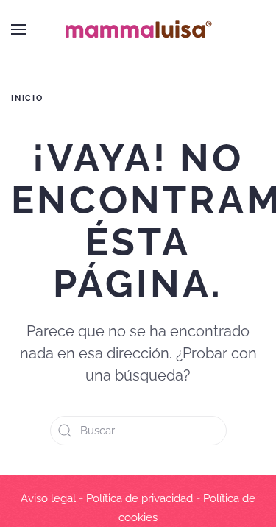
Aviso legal (48, 498)
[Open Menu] (18, 29)
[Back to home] (138, 29)
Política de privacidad (139, 498)
